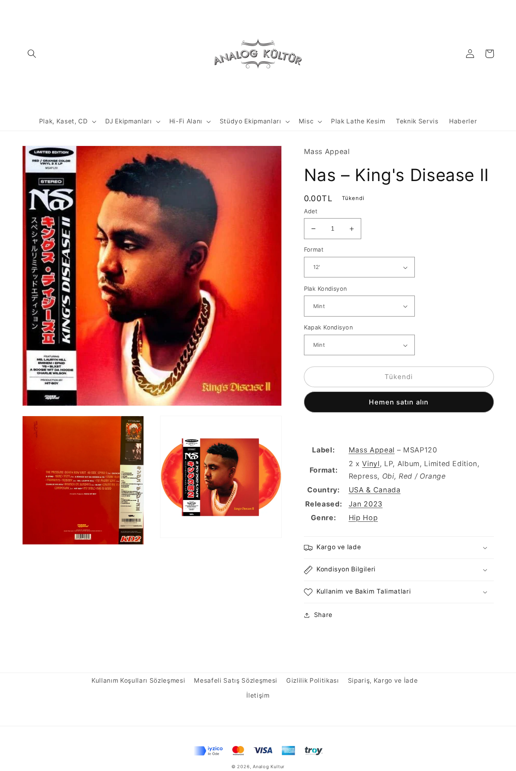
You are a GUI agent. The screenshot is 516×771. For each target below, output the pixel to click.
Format (314, 249)
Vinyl (370, 464)
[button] (32, 53)
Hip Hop (363, 517)
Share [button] (323, 615)
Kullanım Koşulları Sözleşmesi (138, 680)
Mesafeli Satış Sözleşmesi (235, 680)
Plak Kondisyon (325, 288)
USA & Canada (375, 490)
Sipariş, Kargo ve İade (383, 680)
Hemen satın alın (399, 402)
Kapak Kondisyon (328, 327)
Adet (311, 211)
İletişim (257, 695)
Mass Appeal (372, 450)
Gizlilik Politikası (312, 680)
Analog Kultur (269, 766)
